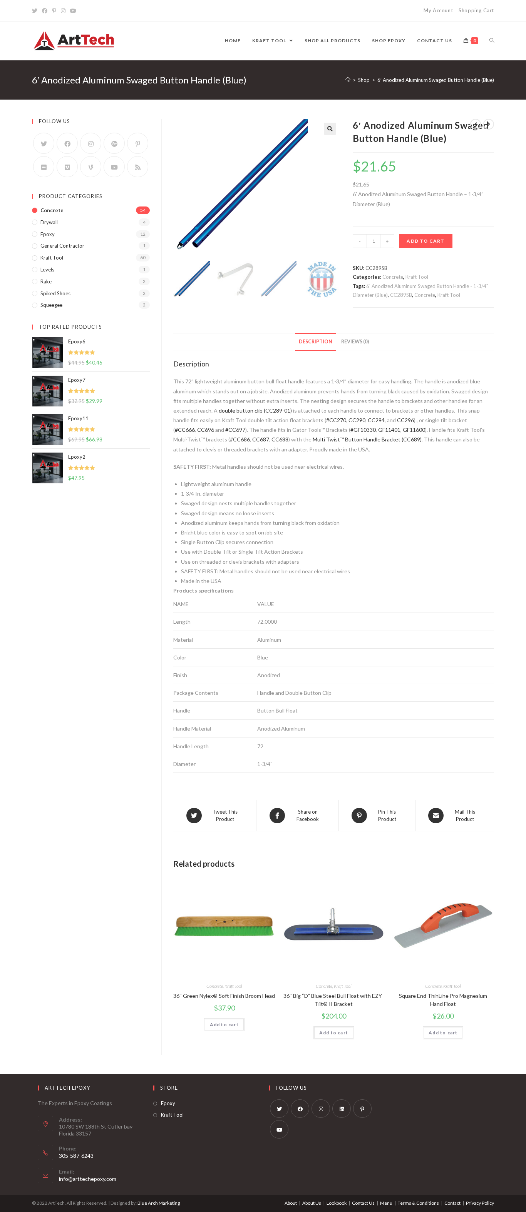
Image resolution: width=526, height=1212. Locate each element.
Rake (46, 281)
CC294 (376, 420)
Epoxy (47, 234)
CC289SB (401, 295)
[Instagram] (63, 11)
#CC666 (185, 429)
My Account (438, 10)
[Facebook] (45, 11)
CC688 (279, 439)
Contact (452, 1203)
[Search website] (492, 41)
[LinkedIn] (341, 1108)
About (291, 1203)
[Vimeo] (67, 166)
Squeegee (51, 305)
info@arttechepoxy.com (87, 1178)
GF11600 (414, 429)
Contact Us (363, 1203)
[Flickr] (43, 166)
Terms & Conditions (418, 1203)
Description (315, 342)
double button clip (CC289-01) (255, 410)
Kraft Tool (416, 277)
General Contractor (62, 246)
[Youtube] (73, 11)
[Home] (347, 80)
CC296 (405, 420)
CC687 (260, 439)
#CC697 (235, 429)
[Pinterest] (54, 11)
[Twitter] (36, 11)
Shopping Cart (476, 10)
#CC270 (336, 420)
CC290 (356, 420)
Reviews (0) (355, 342)
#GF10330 (363, 429)
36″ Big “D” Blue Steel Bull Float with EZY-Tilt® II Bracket (333, 999)
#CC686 (240, 439)
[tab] (315, 342)
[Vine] (90, 166)
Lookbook (337, 1203)
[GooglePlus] (114, 143)
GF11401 (389, 429)
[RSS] (137, 166)
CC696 (205, 429)
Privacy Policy (480, 1203)
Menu (386, 1203)
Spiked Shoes (55, 293)
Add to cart (425, 241)
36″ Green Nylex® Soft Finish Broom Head (224, 995)
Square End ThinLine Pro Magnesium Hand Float (443, 999)
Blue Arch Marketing (158, 1203)
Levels (47, 269)
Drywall (49, 222)
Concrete (392, 277)
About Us (311, 1203)
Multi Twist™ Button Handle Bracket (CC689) (367, 439)
